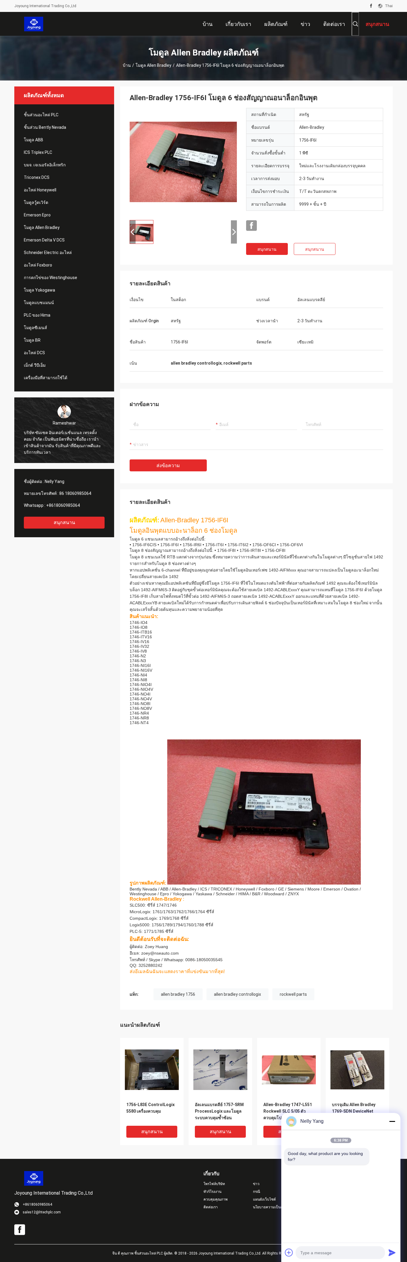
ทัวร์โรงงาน (212, 1192)
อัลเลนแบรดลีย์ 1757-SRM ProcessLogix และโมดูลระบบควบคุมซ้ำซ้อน (219, 1111)
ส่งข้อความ (168, 465)
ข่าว (256, 1184)
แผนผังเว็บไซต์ (264, 1199)
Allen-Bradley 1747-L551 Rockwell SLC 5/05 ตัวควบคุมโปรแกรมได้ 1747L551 (287, 1111)
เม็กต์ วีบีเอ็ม (35, 365)
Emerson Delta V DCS (44, 240)
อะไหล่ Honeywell (40, 190)
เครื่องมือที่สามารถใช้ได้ (45, 377)
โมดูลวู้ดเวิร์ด (36, 202)
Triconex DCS (36, 177)
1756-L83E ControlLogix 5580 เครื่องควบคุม (150, 1108)
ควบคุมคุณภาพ (216, 1199)
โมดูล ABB (33, 139)
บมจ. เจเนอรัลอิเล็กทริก (45, 164)
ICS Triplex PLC (38, 152)
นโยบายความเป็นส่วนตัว (272, 1207)
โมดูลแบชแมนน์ (39, 302)
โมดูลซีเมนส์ (35, 327)
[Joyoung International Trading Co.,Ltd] (34, 23)
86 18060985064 (75, 493)
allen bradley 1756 (178, 994)
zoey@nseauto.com (160, 953)
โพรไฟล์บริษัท (214, 1184)
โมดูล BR (32, 340)
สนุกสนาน (64, 522)
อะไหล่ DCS (34, 352)
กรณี (256, 1192)
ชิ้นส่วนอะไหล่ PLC (41, 114)
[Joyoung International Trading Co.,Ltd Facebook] (371, 6)
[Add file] (289, 1252)
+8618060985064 (63, 505)
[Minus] (392, 1121)
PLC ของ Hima (37, 315)
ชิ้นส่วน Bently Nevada (45, 127)
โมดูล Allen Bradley (153, 65)
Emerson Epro (37, 215)
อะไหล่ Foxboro (38, 265)
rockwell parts (293, 994)
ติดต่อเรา (211, 1207)
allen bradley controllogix (237, 994)
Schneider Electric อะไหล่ (48, 252)
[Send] (392, 1252)
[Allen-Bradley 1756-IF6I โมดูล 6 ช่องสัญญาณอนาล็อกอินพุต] (183, 161)
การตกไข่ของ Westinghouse (50, 277)
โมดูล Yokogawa (39, 290)
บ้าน (127, 65)
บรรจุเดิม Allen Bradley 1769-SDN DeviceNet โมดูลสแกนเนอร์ (353, 1111)
